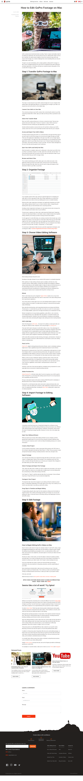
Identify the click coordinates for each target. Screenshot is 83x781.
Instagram (58, 646)
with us (8, 751)
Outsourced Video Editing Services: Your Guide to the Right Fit (41, 667)
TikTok (51, 646)
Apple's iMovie (44, 295)
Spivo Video (45, 387)
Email (23, 697)
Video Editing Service (51, 745)
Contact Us (70, 745)
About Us (70, 749)
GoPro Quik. (34, 323)
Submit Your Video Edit (52, 761)
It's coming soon (52, 325)
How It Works (61, 745)
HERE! (49, 581)
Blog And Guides (62, 761)
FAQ (60, 749)
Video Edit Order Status (52, 753)
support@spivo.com (11, 755)
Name (23, 690)
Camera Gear (71, 757)
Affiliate (70, 753)
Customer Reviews (62, 753)
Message (24, 704)
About (41, 1)
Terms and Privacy (73, 773)
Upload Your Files (50, 757)
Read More (15, 676)
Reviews (46, 1)
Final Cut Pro (25, 346)
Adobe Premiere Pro (26, 374)
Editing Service (34, 1)
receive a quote (28, 642)
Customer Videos (62, 757)
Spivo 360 (70, 761)
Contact (51, 1)
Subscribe (32, 746)
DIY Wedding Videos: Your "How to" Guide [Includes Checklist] (19, 667)
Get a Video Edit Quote (52, 749)
